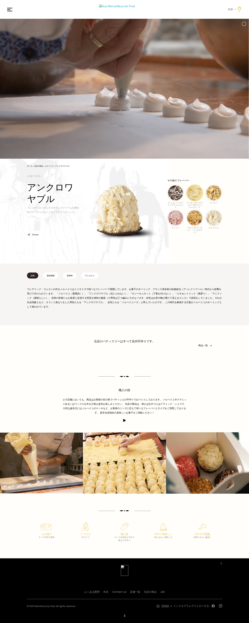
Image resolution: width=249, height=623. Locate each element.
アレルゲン (90, 275)
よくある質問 (92, 592)
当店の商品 (150, 592)
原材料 (70, 275)
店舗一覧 (135, 592)
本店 (105, 592)
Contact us (119, 592)
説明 (33, 275)
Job (162, 592)
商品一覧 (203, 345)
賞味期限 (51, 275)
